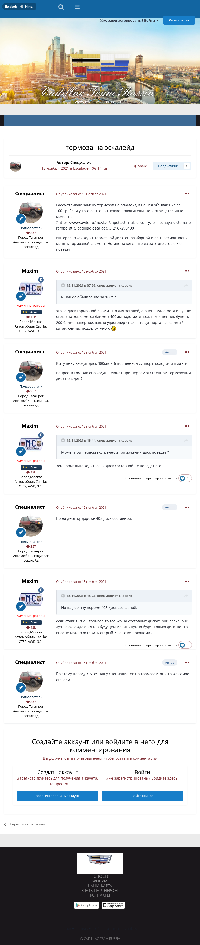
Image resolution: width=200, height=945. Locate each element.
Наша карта (100, 885)
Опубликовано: (81, 194)
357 (33, 232)
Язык (68, 928)
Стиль (83, 928)
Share (141, 166)
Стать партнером (100, 890)
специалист (107, 285)
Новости (100, 876)
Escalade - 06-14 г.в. (90, 168)
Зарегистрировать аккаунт (57, 795)
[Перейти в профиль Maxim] (31, 288)
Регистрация (179, 20)
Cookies (131, 928)
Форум (100, 881)
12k (33, 316)
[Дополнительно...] (187, 194)
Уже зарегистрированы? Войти (128, 20)
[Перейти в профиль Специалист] (15, 166)
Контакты (100, 895)
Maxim (30, 271)
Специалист (81, 162)
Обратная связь (107, 928)
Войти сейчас (142, 795)
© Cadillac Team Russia (100, 938)
